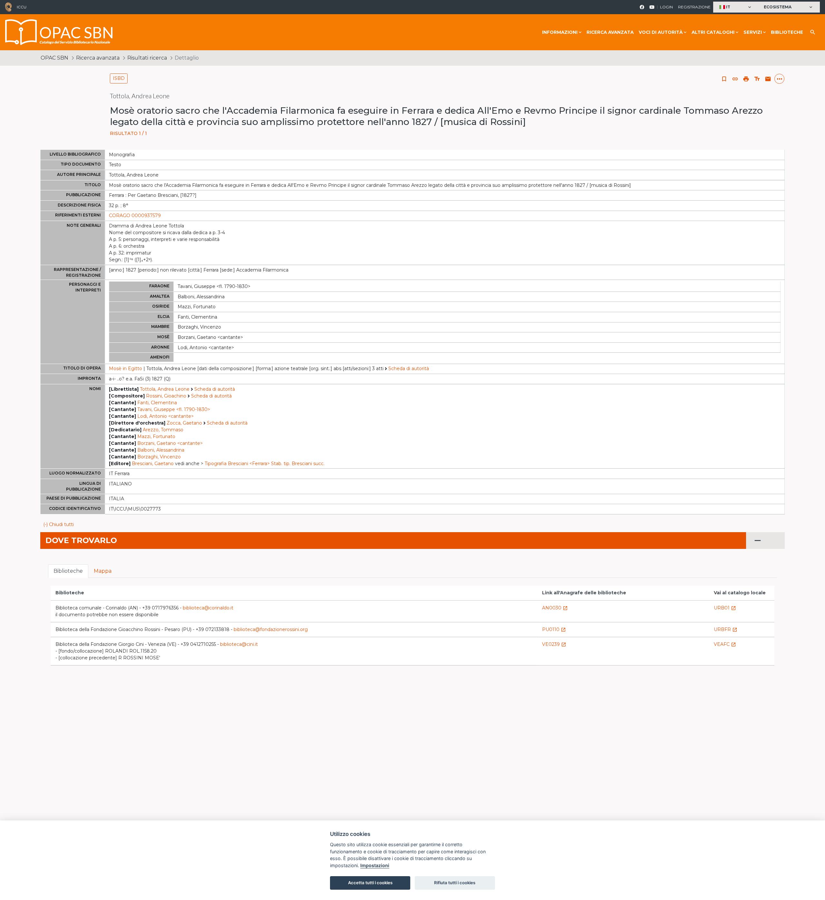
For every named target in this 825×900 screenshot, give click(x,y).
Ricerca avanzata (610, 32)
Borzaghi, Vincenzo (159, 457)
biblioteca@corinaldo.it (208, 608)
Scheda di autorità (408, 368)
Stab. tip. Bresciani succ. (298, 463)
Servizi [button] (752, 32)
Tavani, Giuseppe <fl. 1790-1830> (173, 409)
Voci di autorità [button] (661, 32)
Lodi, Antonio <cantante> (165, 416)
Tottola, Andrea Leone (164, 389)
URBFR (725, 629)
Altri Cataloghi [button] (713, 32)
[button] (736, 7)
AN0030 (555, 608)
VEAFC (725, 644)
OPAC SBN (54, 58)
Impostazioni (374, 865)
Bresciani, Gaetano (153, 463)
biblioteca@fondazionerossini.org (271, 629)
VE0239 (554, 644)
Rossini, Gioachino (166, 396)
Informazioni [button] (560, 32)
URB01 (725, 608)
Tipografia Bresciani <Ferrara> (237, 463)
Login (666, 7)
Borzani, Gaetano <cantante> (170, 443)
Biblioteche (787, 32)
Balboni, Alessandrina (160, 450)
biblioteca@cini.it (239, 644)
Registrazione (694, 7)
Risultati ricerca (147, 58)
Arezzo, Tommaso (163, 430)
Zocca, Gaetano (184, 423)
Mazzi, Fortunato (156, 436)
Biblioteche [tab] (68, 571)
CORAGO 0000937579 (135, 215)
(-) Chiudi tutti (58, 524)
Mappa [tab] (103, 571)
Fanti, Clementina (157, 403)
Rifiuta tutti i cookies (454, 882)
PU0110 (554, 629)
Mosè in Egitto (125, 368)
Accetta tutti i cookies (370, 882)
